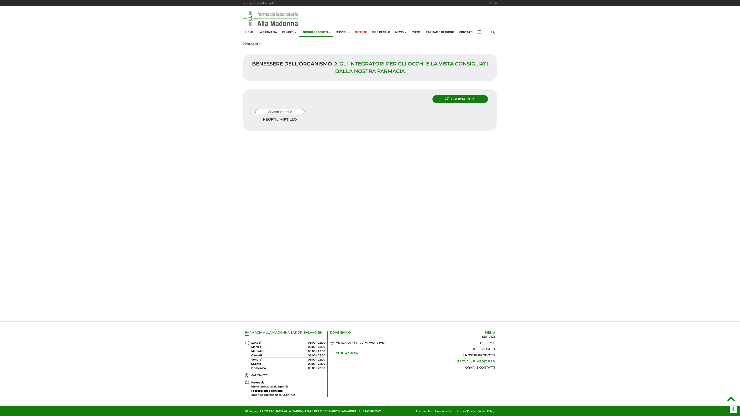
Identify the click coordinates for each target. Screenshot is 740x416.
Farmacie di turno (440, 32)
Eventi (416, 32)
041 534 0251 (259, 375)
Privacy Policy (466, 411)
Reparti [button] (287, 32)
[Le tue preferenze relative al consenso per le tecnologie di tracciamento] (733, 409)
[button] (479, 32)
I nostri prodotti (479, 355)
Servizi (488, 337)
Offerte (361, 32)
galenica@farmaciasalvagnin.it (273, 395)
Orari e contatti (480, 367)
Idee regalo (484, 349)
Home (249, 32)
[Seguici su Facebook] (490, 3)
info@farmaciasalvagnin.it (269, 386)
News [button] (399, 32)
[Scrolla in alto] (731, 400)
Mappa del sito (444, 411)
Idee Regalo (381, 32)
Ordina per (462, 99)
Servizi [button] (341, 32)
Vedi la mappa (347, 353)
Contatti (466, 32)
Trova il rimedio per (476, 361)
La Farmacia (268, 32)
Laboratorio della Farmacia (258, 3)
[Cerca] (493, 32)
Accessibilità (424, 411)
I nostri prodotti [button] (314, 32)
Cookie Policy (486, 411)
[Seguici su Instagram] (495, 3)
